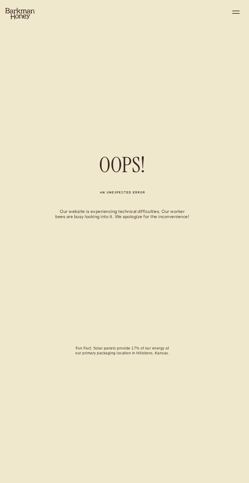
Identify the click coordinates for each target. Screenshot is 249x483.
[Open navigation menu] (235, 13)
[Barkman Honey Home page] (20, 13)
